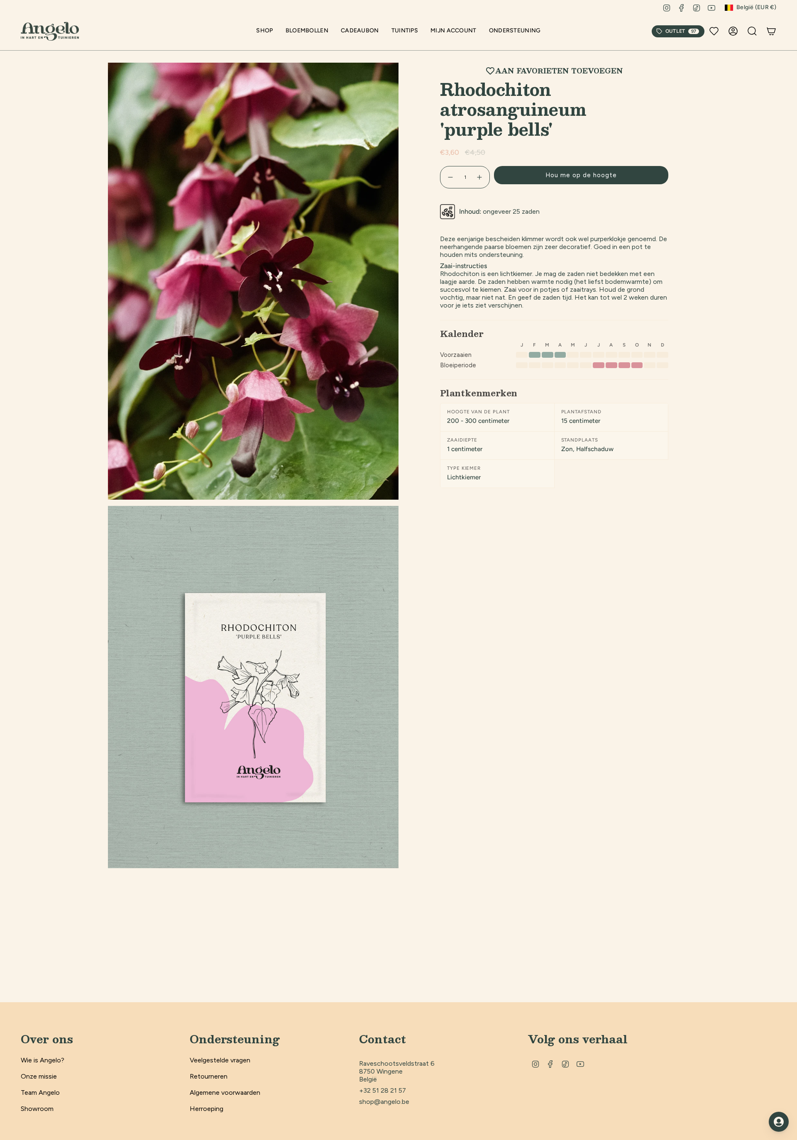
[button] (264, 31)
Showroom (37, 1109)
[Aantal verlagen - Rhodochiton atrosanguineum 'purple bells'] (450, 177)
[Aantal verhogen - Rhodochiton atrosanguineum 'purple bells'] (480, 177)
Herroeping (206, 1109)
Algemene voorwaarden (225, 1092)
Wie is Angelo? (42, 1060)
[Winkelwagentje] (771, 31)
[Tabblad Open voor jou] (779, 1122)
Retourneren (208, 1076)
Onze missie (39, 1076)
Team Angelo (40, 1092)
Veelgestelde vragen (220, 1060)
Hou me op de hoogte (581, 175)
